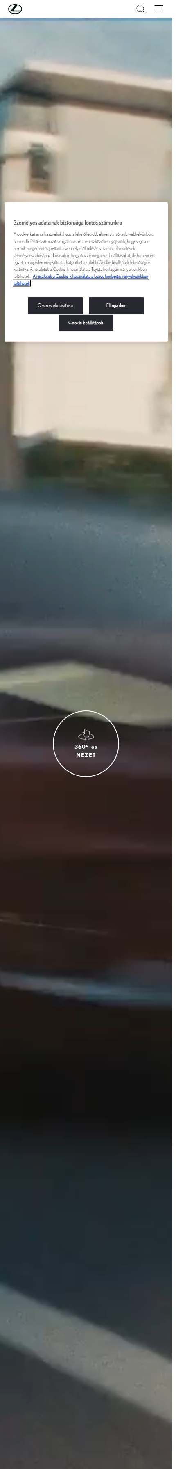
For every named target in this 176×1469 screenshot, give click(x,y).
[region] (86, 272)
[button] (31, 9)
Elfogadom (116, 305)
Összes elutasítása (55, 305)
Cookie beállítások (85, 322)
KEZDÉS (77, 771)
